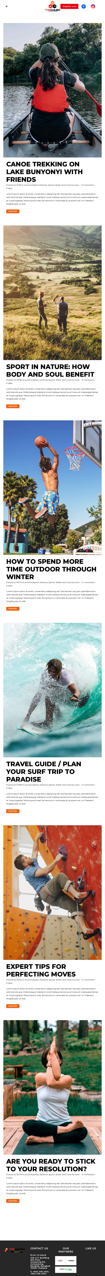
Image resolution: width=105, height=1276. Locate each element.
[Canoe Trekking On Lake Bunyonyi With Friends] (52, 90)
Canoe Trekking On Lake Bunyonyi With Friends (44, 171)
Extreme (43, 185)
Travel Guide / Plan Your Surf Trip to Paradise (43, 771)
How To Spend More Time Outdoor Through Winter (51, 569)
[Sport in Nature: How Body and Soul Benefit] (52, 292)
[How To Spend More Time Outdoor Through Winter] (52, 487)
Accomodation (31, 185)
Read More (12, 211)
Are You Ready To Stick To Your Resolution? (50, 1165)
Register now (69, 6)
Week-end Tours (63, 185)
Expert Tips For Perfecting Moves (41, 970)
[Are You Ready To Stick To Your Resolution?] (52, 1087)
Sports (51, 185)
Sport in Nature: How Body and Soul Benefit (50, 370)
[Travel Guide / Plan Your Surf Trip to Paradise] (52, 690)
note (76, 185)
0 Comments (87, 185)
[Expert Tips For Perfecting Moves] (52, 892)
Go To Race (39, 1255)
